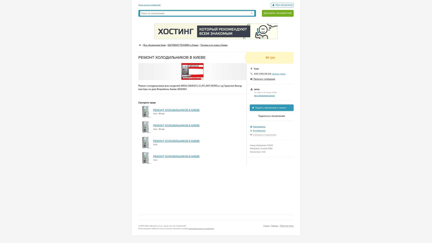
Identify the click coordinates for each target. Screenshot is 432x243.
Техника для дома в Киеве (213, 45)
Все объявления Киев (154, 45)
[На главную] (139, 45)
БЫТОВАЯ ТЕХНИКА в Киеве (183, 45)
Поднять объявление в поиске (270, 107)
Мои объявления (284, 5)
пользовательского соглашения (201, 229)
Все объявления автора (264, 96)
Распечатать (259, 127)
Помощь (274, 226)
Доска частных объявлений (149, 5)
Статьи (266, 226)
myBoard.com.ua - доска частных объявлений (167, 226)
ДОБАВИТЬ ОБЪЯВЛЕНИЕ (278, 13)
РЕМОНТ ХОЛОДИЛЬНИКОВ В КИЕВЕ (176, 110)
